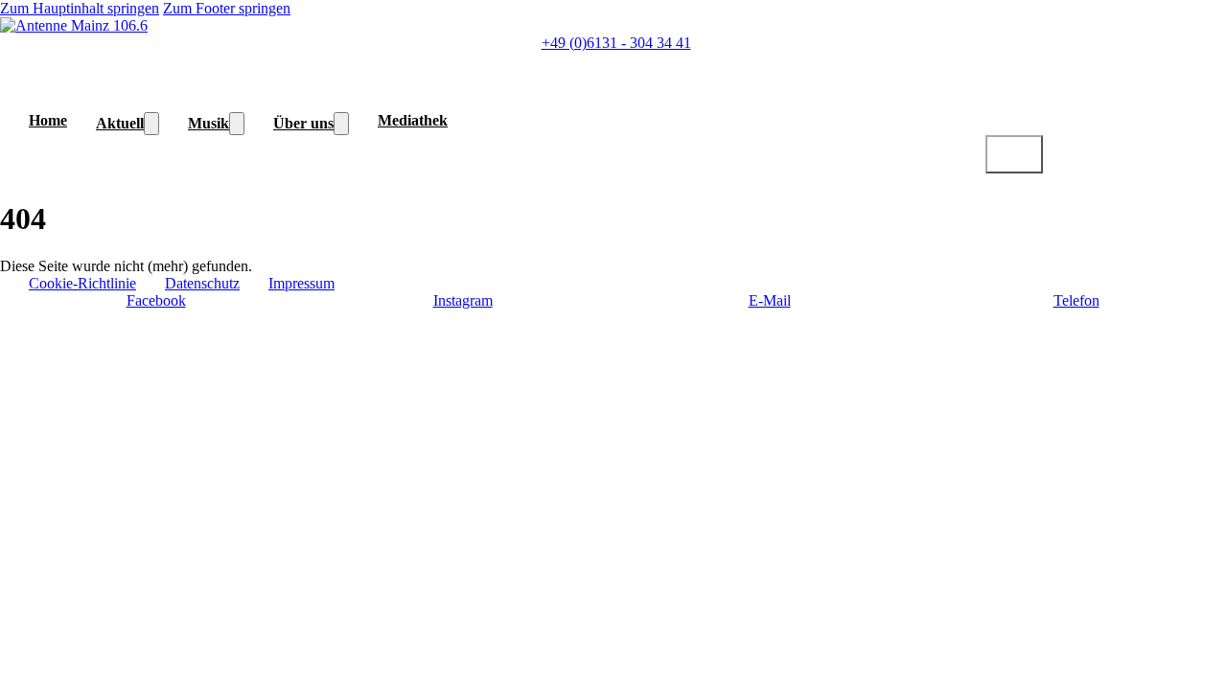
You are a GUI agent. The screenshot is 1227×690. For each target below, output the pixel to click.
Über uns (303, 123)
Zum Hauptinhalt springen (79, 8)
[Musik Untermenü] (236, 123)
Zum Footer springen (226, 8)
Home (48, 120)
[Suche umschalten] (1014, 154)
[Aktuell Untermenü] (151, 123)
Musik (208, 123)
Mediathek (413, 120)
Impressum (301, 283)
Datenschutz (202, 283)
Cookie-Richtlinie (82, 283)
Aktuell (120, 123)
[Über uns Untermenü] (341, 123)
